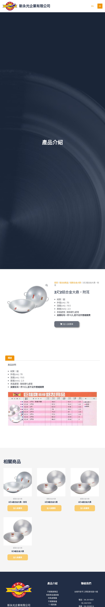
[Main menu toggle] (99, 6)
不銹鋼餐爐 (52, 601)
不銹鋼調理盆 (52, 591)
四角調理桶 (52, 598)
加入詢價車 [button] (17, 508)
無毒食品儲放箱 (52, 595)
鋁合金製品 (64, 282)
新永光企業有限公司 (34, 6)
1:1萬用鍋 (52, 604)
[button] (46, 285)
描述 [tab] (10, 357)
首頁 (56, 282)
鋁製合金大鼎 (75, 282)
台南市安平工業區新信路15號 (86, 591)
